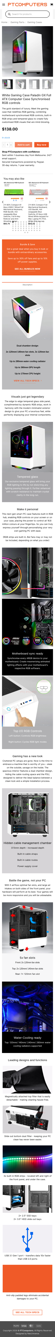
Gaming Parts (17, 22)
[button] (3, 4)
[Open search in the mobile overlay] (27, 14)
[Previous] (6, 51)
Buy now (41, 145)
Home (4, 22)
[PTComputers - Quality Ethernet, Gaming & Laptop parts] (27, 4)
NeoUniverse (33, 1333)
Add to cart (23, 145)
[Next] (48, 51)
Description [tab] (27, 285)
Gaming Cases (34, 22)
